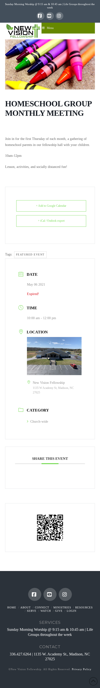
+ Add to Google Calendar (51, 205)
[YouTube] (50, 16)
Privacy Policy (82, 669)
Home (11, 607)
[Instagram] (59, 16)
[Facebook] (40, 16)
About (25, 607)
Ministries (62, 607)
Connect (42, 607)
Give (59, 610)
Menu (50, 28)
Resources (84, 607)
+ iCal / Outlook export (51, 220)
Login (71, 610)
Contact (49, 646)
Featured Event (30, 254)
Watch (46, 610)
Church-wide (39, 421)
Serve (31, 610)
